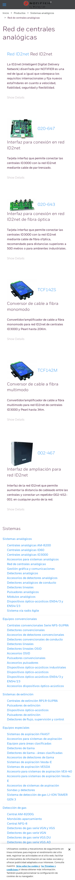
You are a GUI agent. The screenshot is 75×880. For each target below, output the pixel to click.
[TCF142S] (22, 290)
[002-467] (22, 453)
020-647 (46, 129)
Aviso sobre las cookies (27, 866)
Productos (19, 13)
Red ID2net (18, 54)
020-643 (46, 205)
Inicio (6, 13)
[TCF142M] (22, 370)
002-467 (46, 453)
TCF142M (48, 370)
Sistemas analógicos (42, 13)
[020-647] (22, 129)
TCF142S (47, 290)
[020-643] (22, 205)
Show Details (16, 97)
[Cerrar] (69, 849)
